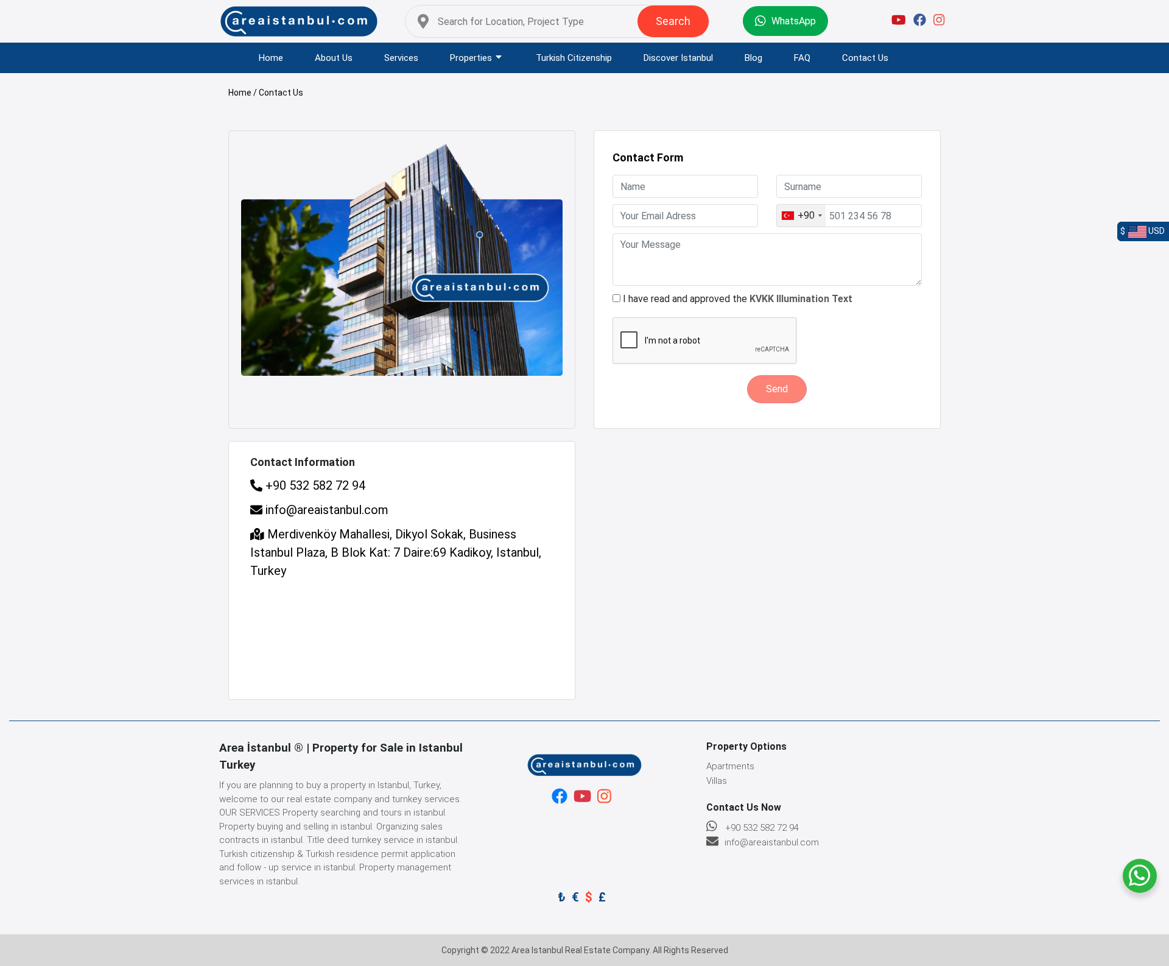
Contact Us (865, 57)
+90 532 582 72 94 (313, 485)
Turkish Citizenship (574, 57)
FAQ (802, 57)
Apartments (730, 766)
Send (777, 389)
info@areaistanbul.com (326, 509)
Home (271, 57)
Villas (716, 780)
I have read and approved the (737, 299)
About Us (334, 57)
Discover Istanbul (678, 57)
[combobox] (801, 216)
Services (401, 57)
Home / (243, 92)
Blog (753, 57)
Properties (471, 57)
